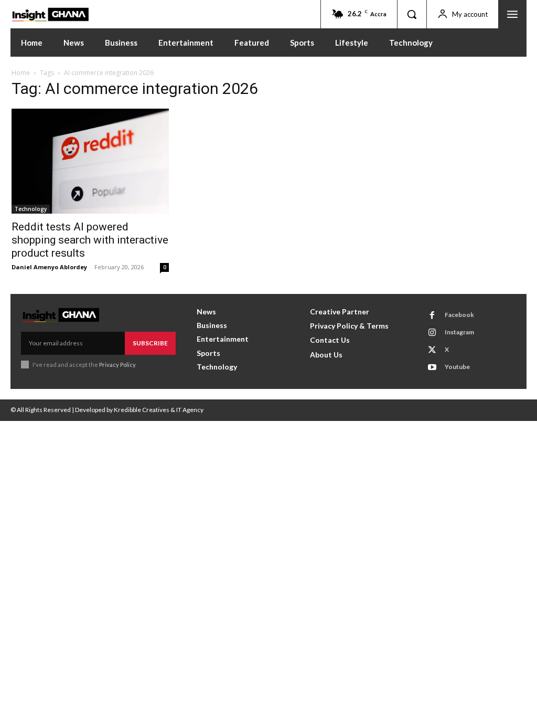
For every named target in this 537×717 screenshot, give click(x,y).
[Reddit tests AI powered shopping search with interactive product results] (90, 161)
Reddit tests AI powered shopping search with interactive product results (90, 239)
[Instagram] (432, 332)
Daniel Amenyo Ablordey (49, 267)
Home (21, 72)
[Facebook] (432, 315)
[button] (412, 14)
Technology (31, 209)
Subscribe (150, 343)
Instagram (459, 332)
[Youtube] (432, 367)
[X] (432, 350)
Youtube (457, 367)
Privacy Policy (117, 364)
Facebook (459, 315)
